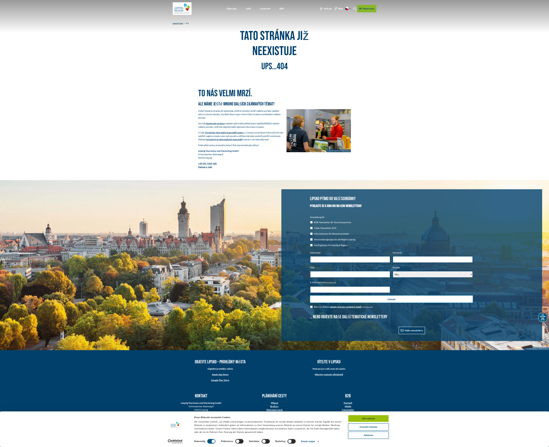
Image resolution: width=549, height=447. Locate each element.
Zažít (248, 8)
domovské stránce (215, 123)
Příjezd (274, 403)
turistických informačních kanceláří (224, 139)
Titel (312, 267)
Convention (348, 409)
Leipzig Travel (178, 23)
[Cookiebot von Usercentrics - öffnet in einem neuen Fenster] (175, 441)
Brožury (274, 406)
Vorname (397, 252)
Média (348, 406)
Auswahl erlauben (368, 427)
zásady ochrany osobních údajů (345, 306)
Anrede (396, 267)
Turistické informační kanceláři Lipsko (224, 132)
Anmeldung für (317, 217)
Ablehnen (368, 435)
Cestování (265, 8)
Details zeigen (308, 441)
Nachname (315, 252)
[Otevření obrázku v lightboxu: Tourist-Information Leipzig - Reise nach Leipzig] (319, 130)
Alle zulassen (368, 418)
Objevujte (231, 8)
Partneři (348, 403)
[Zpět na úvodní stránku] (182, 8)
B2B (282, 8)
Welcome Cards (274, 409)
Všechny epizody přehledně (329, 374)
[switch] (239, 441)
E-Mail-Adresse (323, 282)
